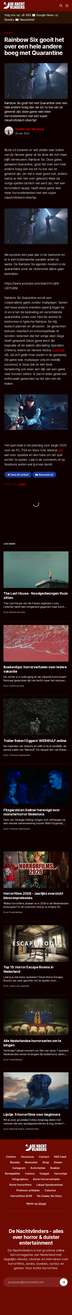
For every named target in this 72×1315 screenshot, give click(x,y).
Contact (44, 1156)
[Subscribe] (63, 1282)
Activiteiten (37, 1168)
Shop (45, 1162)
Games (8, 32)
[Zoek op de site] (61, 5)
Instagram (19, 1168)
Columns (50, 1190)
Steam (58, 1162)
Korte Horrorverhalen (46, 1179)
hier (60, 450)
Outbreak (58, 350)
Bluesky (15, 1162)
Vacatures (27, 1156)
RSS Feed (60, 1156)
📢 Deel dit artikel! (18, 474)
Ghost (42, 1203)
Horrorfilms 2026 (21, 1196)
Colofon (11, 1156)
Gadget (44, 1173)
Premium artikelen (28, 1190)
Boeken (55, 1168)
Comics (30, 1173)
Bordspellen (12, 1173)
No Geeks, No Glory (49, 1196)
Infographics (20, 1179)
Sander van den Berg (29, 129)
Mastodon (31, 1162)
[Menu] (67, 5)
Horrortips (60, 1173)
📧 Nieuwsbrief (44, 474)
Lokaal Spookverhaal (49, 1184)
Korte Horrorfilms (20, 1184)
